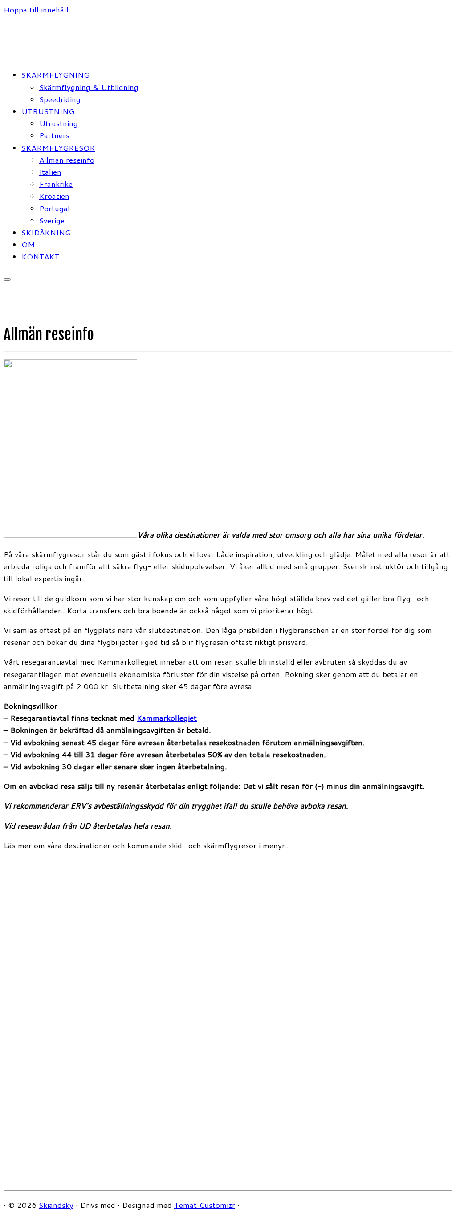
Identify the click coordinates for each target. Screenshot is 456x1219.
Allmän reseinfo (66, 159)
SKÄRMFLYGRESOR (58, 147)
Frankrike (56, 183)
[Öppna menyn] (7, 279)
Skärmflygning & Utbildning (88, 87)
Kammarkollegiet (167, 717)
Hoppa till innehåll (36, 9)
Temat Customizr (204, 1204)
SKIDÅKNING (46, 232)
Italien (50, 171)
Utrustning (58, 123)
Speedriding (60, 99)
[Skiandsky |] (59, 54)
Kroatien (54, 195)
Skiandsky (56, 1204)
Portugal (54, 208)
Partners (54, 135)
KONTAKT (40, 256)
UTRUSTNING (47, 111)
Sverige (52, 220)
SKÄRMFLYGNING (55, 74)
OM (28, 244)
